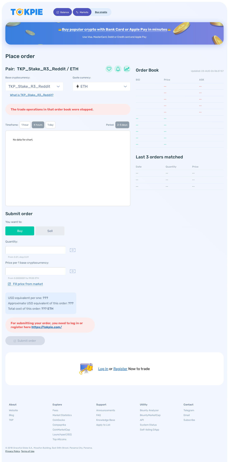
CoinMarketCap (61, 429)
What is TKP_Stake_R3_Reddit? (31, 95)
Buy (20, 231)
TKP (11, 420)
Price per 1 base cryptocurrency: (27, 262)
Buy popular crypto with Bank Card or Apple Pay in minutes (114, 29)
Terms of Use (27, 451)
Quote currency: (82, 77)
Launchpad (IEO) (62, 434)
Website (13, 410)
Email (187, 415)
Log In (103, 369)
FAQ (98, 415)
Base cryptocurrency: (17, 77)
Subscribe (189, 420)
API (142, 420)
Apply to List (103, 424)
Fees (55, 410)
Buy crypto (101, 12)
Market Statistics (62, 415)
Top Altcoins (59, 439)
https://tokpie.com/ (46, 327)
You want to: (13, 222)
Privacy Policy (12, 451)
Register (120, 369)
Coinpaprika (59, 424)
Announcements (105, 410)
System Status (148, 424)
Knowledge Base (105, 420)
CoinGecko (59, 420)
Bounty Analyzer (149, 410)
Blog (11, 415)
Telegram (189, 410)
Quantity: (11, 241)
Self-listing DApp (149, 429)
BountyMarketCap (150, 415)
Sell (50, 231)
